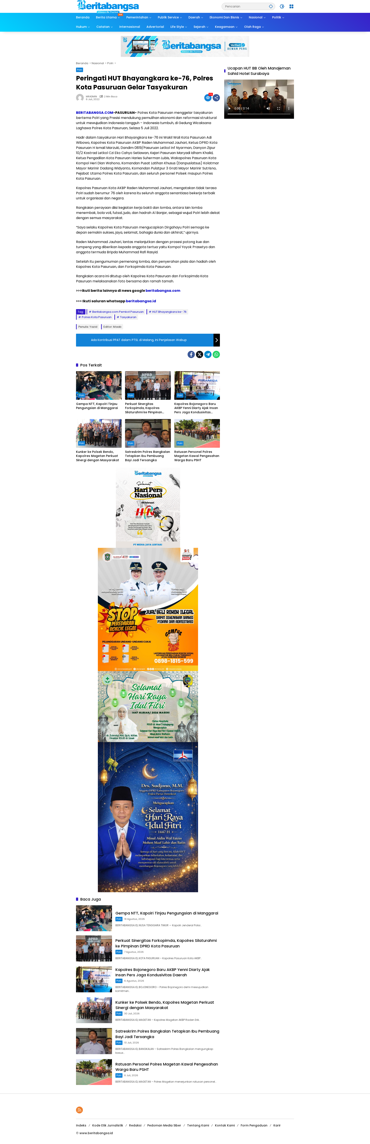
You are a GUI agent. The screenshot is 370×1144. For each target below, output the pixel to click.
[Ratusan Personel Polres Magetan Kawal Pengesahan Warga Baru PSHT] (197, 433)
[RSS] (79, 1110)
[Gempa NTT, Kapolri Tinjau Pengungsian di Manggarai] (99, 385)
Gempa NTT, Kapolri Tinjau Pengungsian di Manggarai (97, 406)
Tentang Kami (198, 1125)
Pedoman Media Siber (164, 1125)
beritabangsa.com (163, 290)
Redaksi (135, 1125)
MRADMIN (91, 96)
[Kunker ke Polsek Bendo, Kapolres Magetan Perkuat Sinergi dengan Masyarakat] (99, 433)
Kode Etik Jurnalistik (107, 1125)
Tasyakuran (128, 317)
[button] (271, 6)
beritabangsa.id (141, 301)
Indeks (81, 1125)
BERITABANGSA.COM (94, 112)
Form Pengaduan (254, 1125)
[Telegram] (208, 354)
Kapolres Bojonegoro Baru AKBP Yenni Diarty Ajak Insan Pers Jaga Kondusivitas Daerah (196, 408)
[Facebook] (191, 354)
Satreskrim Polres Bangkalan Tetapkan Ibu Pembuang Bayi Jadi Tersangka (147, 456)
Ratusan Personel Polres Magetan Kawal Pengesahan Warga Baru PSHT (196, 456)
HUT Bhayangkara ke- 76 (169, 312)
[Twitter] (199, 354)
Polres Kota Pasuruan (97, 317)
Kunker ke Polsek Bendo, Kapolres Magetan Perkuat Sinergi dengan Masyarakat (97, 456)
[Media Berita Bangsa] (108, 6)
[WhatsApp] (216, 354)
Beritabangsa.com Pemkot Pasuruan (118, 312)
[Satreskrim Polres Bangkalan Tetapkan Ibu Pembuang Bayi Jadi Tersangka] (148, 433)
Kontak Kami (225, 1125)
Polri (79, 69)
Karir (277, 1125)
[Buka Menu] (291, 6)
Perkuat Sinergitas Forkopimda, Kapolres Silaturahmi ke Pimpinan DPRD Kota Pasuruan (143, 408)
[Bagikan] (216, 97)
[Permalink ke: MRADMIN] (81, 98)
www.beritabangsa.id (96, 1133)
